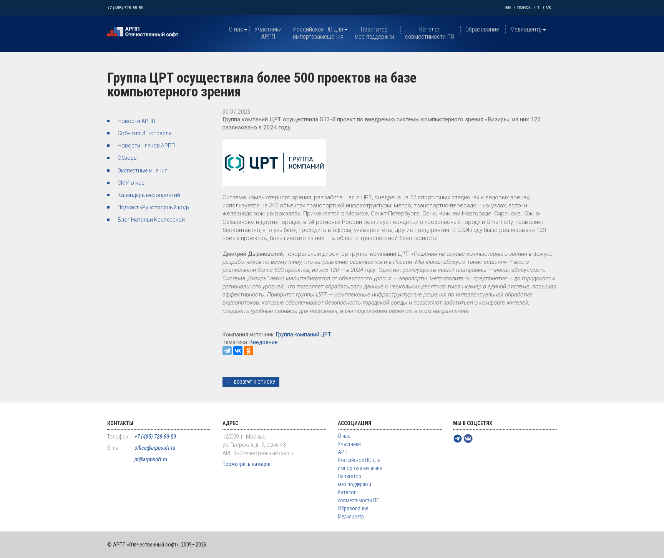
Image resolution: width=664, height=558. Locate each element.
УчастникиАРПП (268, 33)
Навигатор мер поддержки (374, 33)
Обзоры (128, 158)
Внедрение (263, 342)
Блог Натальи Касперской (151, 220)
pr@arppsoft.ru (150, 459)
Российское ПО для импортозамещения (318, 33)
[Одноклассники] (248, 350)
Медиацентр (526, 29)
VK (548, 7)
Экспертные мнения (143, 170)
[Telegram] (227, 350)
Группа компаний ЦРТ (303, 334)
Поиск (524, 7)
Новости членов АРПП (146, 145)
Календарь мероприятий (149, 195)
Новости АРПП (136, 121)
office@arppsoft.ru (154, 447)
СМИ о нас (131, 183)
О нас (236, 29)
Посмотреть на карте (246, 464)
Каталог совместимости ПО (429, 33)
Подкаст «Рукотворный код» (153, 207)
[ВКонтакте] (237, 350)
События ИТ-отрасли (145, 133)
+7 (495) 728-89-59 (125, 7)
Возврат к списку (254, 382)
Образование (482, 29)
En (508, 7)
